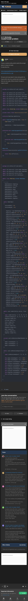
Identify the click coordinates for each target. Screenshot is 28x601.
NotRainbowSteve (10, 503)
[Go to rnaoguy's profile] (3, 526)
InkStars (8, 482)
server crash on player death (12, 456)
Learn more (3, 2)
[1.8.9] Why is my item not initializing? (15, 486)
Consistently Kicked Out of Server (13, 472)
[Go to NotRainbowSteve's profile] (3, 486)
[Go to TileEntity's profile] (3, 456)
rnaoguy (8, 539)
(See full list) (22, 545)
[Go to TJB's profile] (3, 507)
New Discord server (8, 424)
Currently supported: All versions (12, 33)
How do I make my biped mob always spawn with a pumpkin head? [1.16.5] (15, 525)
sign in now (8, 399)
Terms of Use (6, 595)
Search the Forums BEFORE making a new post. (12, 28)
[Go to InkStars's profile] (3, 473)
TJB (7, 521)
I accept (24, 593)
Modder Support (16, 46)
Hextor (5, 46)
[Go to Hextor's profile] (2, 46)
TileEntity (8, 469)
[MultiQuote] (2, 389)
